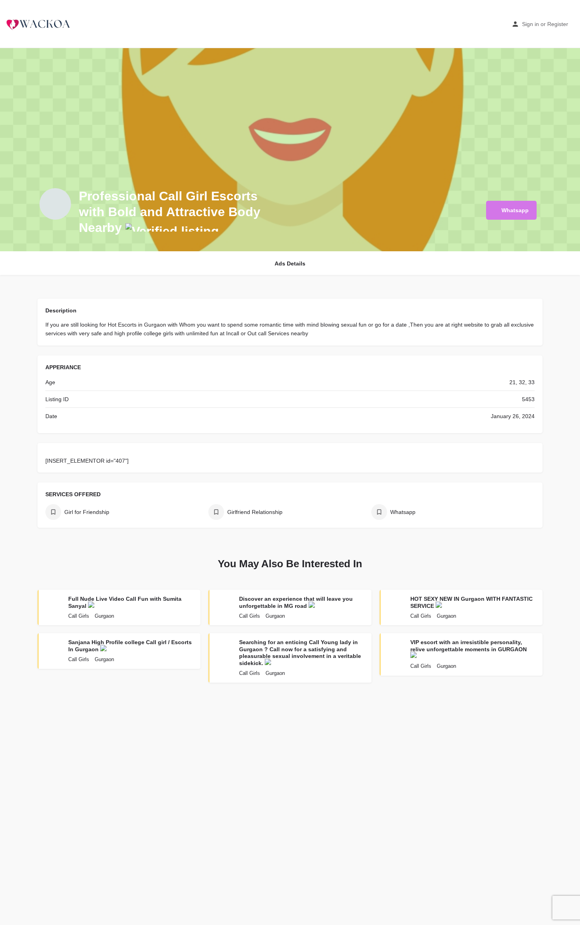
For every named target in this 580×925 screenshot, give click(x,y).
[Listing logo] (55, 204)
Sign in (530, 24)
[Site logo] (39, 24)
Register (557, 24)
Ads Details (290, 263)
